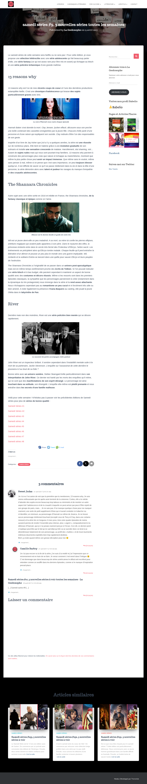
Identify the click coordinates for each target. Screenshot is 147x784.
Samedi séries (24, 464)
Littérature (109, 4)
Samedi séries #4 (16, 421)
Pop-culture (94, 4)
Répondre (89, 546)
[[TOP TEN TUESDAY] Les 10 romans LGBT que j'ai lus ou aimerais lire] (131, 140)
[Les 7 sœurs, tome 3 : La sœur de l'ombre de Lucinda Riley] (116, 125)
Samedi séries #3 (16, 416)
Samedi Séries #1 (16, 406)
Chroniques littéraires (76, 4)
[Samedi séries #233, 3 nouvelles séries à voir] (29, 716)
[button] (100, 4)
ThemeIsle (135, 779)
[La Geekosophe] (11, 4)
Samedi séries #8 (16, 441)
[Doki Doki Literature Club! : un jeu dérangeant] (116, 140)
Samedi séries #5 (16, 426)
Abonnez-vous (119, 92)
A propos (60, 4)
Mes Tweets (113, 169)
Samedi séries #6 (16, 431)
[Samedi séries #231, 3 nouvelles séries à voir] (118, 716)
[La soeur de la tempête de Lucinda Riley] (131, 125)
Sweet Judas (25, 491)
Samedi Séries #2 (16, 411)
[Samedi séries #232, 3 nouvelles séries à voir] (73, 716)
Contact (134, 4)
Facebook (114, 153)
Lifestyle (122, 4)
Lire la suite (30, 754)
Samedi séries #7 (16, 436)
